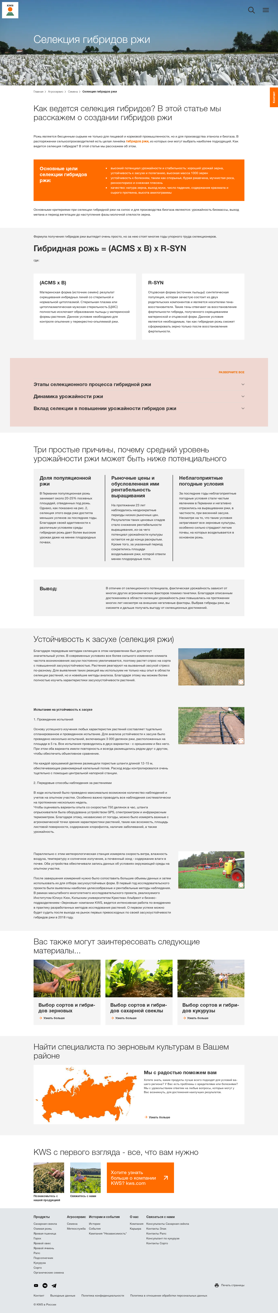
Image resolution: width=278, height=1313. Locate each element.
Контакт (39, 1295)
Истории (94, 1224)
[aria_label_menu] (266, 10)
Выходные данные (62, 1295)
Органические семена (49, 1272)
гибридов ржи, (137, 141)
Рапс (37, 1253)
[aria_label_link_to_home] (10, 10)
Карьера (135, 1228)
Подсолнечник (43, 1258)
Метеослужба (76, 1228)
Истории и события (104, 1217)
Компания (136, 1224)
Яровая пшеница (45, 1233)
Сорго (38, 1267)
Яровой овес (42, 1243)
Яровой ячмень (44, 1248)
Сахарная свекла (45, 1224)
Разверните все (231, 372)
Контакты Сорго (157, 1243)
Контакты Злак (156, 1228)
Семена (72, 1224)
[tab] (139, 384)
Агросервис (76, 1217)
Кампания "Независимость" (108, 1233)
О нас (134, 1217)
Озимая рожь (43, 1228)
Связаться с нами (160, 1217)
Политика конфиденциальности (102, 1295)
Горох (37, 1238)
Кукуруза (40, 1263)
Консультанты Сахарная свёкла (167, 1224)
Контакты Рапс (156, 1233)
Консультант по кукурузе (162, 1238)
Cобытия (95, 1228)
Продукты (42, 1217)
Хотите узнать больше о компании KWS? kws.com (133, 1178)
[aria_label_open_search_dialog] (251, 10)
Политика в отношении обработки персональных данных (168, 1295)
